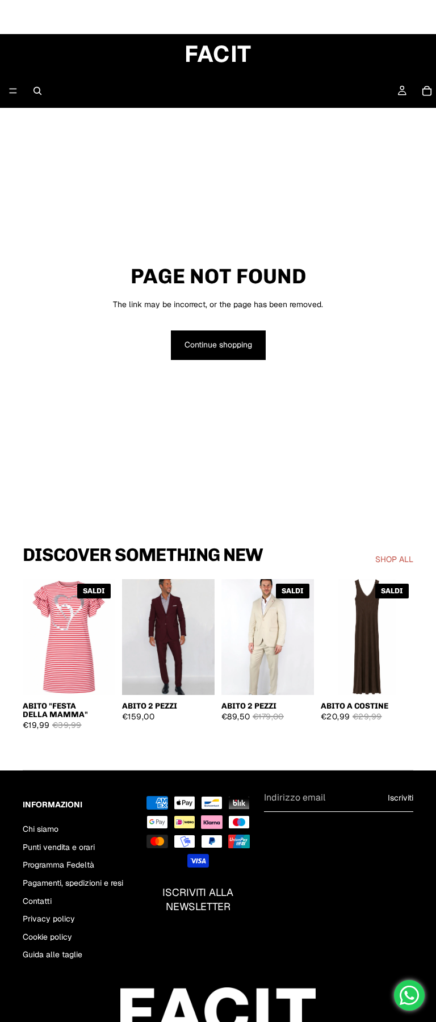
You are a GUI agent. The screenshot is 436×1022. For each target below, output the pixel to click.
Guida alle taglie (52, 954)
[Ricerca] (37, 90)
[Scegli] (97, 677)
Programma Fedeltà (58, 865)
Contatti (37, 900)
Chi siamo (40, 829)
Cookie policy (47, 937)
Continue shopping (218, 345)
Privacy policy (49, 919)
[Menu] (13, 91)
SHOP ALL (394, 559)
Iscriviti (400, 797)
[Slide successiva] (202, 637)
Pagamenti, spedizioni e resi (73, 883)
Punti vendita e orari (59, 847)
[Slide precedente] (134, 637)
